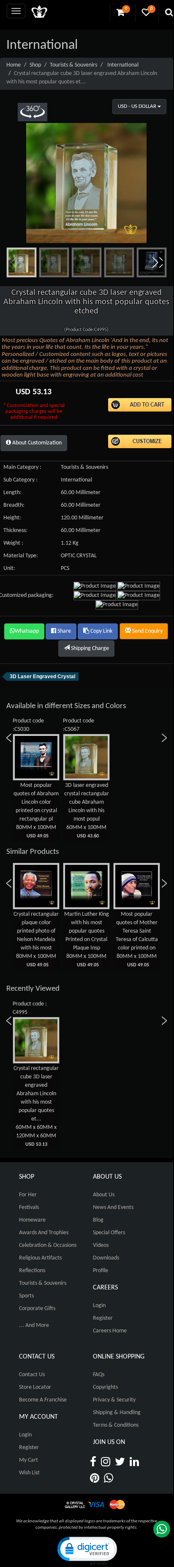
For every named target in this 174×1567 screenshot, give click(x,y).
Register (103, 1318)
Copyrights (105, 1387)
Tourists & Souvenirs (73, 65)
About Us (103, 1195)
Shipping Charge (89, 648)
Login (99, 1305)
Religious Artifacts (40, 1258)
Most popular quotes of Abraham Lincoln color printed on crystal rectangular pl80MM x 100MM (36, 810)
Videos (101, 1245)
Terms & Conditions (116, 1425)
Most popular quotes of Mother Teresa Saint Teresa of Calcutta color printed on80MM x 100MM (137, 939)
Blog (98, 1220)
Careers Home (110, 1331)
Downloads (106, 1258)
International (123, 65)
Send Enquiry (147, 631)
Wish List (29, 1473)
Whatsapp (27, 631)
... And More (34, 1325)
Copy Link (100, 631)
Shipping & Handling (117, 1412)
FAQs (98, 1375)
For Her (28, 1195)
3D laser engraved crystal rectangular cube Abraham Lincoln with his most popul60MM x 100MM (86, 810)
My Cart (28, 1460)
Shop (35, 65)
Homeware (32, 1220)
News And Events (113, 1207)
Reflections (32, 1271)
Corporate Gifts (37, 1308)
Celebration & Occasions (47, 1245)
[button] (157, 262)
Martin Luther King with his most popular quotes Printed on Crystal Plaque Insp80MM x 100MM (86, 939)
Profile (100, 1271)
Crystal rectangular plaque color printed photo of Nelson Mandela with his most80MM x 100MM (36, 939)
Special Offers (109, 1233)
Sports (26, 1296)
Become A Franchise (43, 1400)
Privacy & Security (114, 1400)
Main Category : (22, 467)
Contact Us (32, 1375)
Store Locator (35, 1387)
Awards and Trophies (43, 1233)
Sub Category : (20, 480)
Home (13, 65)
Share (63, 631)
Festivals (29, 1207)
